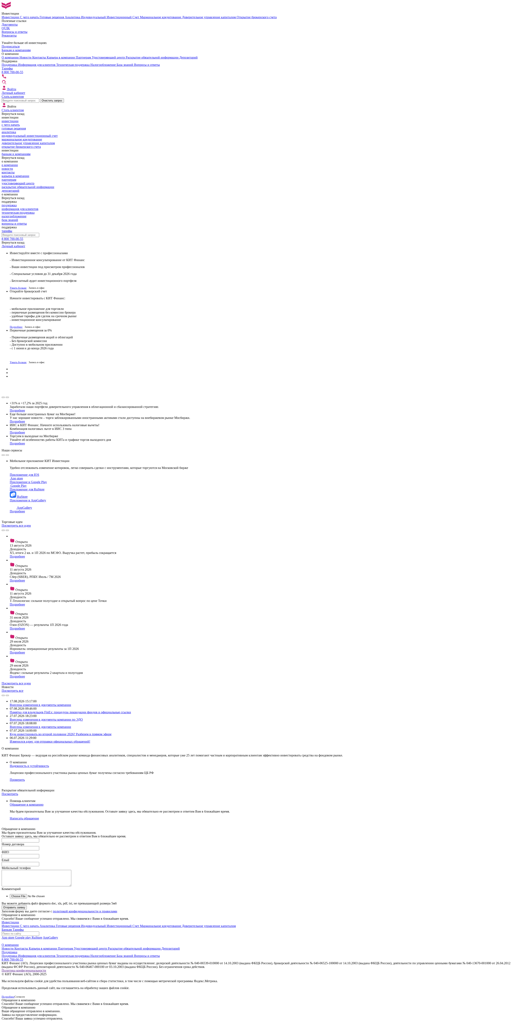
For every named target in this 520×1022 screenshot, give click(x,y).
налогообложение (14, 216)
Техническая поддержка (73, 64)
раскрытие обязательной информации (28, 187)
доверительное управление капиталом (28, 143)
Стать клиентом (13, 96)
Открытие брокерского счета (257, 17)
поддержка (9, 205)
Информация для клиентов (37, 64)
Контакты (39, 57)
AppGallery (50, 937)
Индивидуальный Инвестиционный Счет (110, 17)
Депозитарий (188, 57)
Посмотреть (10, 794)
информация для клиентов (20, 209)
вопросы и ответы (14, 223)
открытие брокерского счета (21, 146)
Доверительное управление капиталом (209, 17)
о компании (10, 165)
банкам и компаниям (16, 154)
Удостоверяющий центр (109, 57)
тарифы (7, 231)
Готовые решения (52, 17)
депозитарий (10, 190)
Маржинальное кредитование (161, 17)
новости (7, 168)
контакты (8, 172)
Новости (26, 57)
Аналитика (73, 17)
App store (8, 937)
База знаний (125, 64)
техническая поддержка (18, 212)
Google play (23, 937)
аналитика (9, 132)
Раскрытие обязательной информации (152, 57)
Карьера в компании (61, 57)
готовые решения (14, 128)
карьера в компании (15, 176)
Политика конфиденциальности (24, 970)
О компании (11, 57)
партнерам (9, 179)
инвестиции (10, 121)
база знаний (10, 220)
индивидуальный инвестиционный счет (30, 135)
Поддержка (10, 64)
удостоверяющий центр (18, 183)
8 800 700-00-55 (12, 72)
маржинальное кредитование (22, 139)
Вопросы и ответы (147, 64)
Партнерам (84, 57)
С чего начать (30, 17)
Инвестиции (11, 17)
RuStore (37, 937)
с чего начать (11, 124)
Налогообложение (103, 64)
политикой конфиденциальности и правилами (85, 911)
